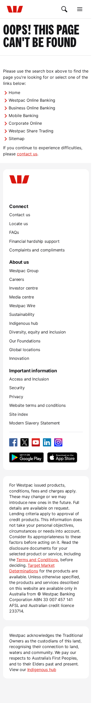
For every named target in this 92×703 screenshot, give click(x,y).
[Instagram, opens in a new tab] (58, 442)
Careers (16, 279)
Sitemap (17, 138)
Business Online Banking (32, 107)
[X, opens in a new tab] (24, 442)
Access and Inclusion (29, 379)
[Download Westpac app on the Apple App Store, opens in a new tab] (62, 457)
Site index (18, 414)
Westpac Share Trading (31, 130)
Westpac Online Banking (32, 100)
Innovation (19, 358)
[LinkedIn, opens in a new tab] (47, 442)
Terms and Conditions (37, 559)
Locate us (18, 223)
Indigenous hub (23, 323)
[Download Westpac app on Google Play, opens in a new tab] (26, 457)
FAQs (14, 232)
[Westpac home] (15, 9)
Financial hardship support (34, 241)
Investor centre (23, 288)
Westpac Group (24, 270)
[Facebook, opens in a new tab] (13, 442)
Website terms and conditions (37, 405)
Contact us (19, 214)
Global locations (24, 349)
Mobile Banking (23, 115)
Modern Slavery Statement (34, 422)
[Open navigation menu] (80, 9)
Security (17, 387)
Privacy (16, 396)
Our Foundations (24, 340)
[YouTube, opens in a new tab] (36, 442)
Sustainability (21, 314)
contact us (27, 153)
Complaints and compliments (37, 249)
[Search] (64, 9)
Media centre (21, 296)
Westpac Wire (22, 305)
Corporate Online (25, 123)
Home (14, 92)
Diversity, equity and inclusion (37, 332)
